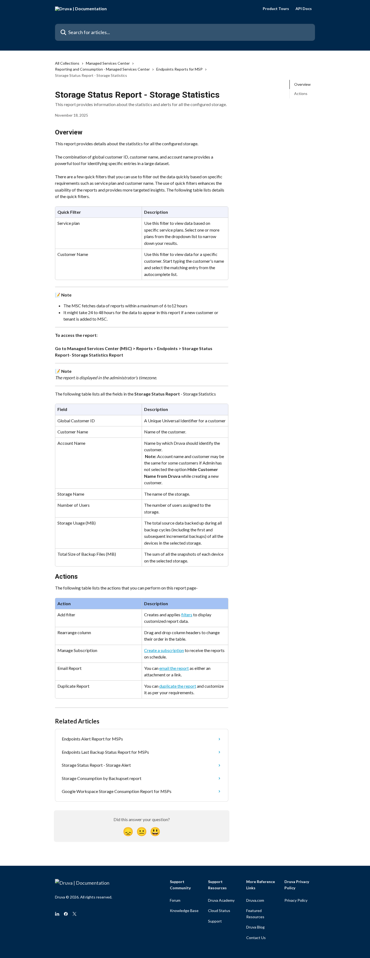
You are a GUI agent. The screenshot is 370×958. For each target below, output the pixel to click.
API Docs (304, 9)
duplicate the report (177, 686)
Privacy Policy (295, 900)
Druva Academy (221, 900)
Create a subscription (164, 650)
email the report (174, 668)
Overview (302, 84)
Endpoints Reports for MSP (179, 69)
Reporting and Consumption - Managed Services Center (102, 69)
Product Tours (276, 9)
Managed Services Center (108, 63)
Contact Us (256, 937)
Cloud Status (219, 910)
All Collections (67, 63)
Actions (300, 93)
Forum (175, 900)
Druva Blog (255, 927)
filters (186, 614)
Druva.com (255, 900)
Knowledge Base (184, 910)
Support (215, 921)
